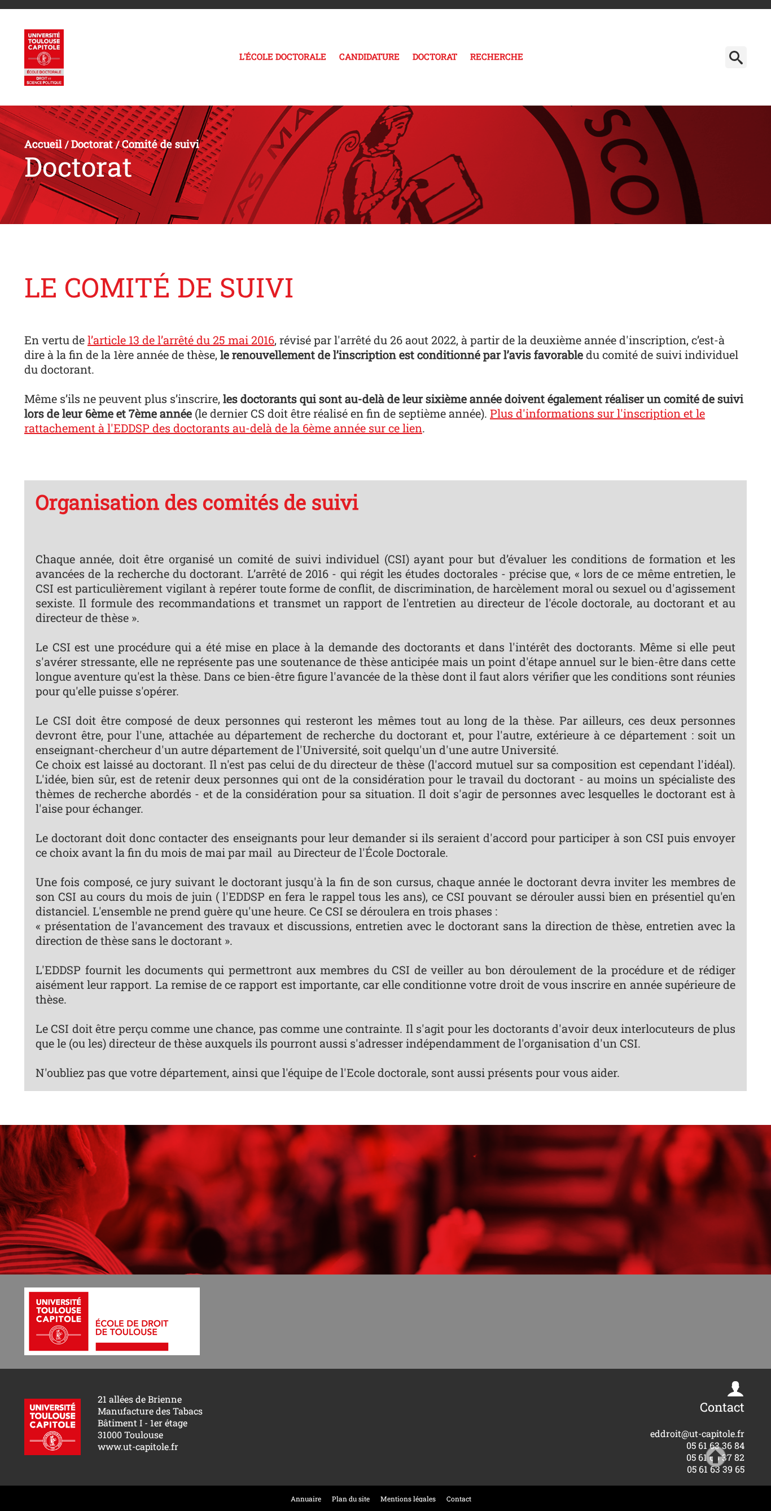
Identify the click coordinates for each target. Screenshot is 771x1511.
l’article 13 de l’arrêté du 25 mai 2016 (180, 339)
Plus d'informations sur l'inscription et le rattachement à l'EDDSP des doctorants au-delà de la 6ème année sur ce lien (364, 420)
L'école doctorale (282, 56)
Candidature (369, 56)
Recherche (496, 56)
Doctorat (435, 56)
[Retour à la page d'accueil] (44, 57)
